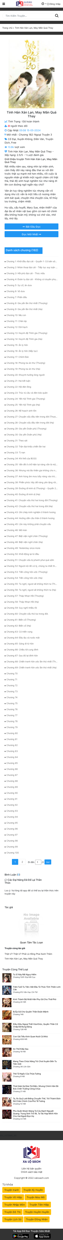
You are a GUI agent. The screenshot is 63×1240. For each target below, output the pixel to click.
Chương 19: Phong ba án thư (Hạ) (23, 369)
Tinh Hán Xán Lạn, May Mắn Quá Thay (24, 958)
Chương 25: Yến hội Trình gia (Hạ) (23, 404)
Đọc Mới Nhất (30, 234)
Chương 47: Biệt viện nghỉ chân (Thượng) (27, 536)
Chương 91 (11, 799)
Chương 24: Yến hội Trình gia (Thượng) (25, 398)
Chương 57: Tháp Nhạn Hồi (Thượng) (25, 596)
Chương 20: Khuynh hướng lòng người (25, 375)
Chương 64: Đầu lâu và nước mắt (23, 637)
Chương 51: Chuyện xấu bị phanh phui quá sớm (30, 560)
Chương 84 (12, 757)
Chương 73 (12, 691)
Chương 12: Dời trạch (17, 327)
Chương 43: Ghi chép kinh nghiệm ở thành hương (31, 512)
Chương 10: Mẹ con (16, 315)
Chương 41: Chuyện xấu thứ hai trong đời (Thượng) (32, 500)
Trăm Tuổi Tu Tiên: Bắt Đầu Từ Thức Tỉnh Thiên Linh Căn (37, 988)
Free (13, 142)
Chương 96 (12, 828)
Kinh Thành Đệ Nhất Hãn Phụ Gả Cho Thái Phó (34, 999)
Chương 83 (12, 751)
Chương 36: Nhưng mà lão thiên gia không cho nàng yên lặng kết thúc (32, 470)
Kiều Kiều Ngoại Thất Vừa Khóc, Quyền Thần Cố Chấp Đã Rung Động (35, 1025)
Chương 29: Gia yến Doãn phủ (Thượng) (26, 428)
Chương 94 (12, 816)
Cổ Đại (12, 139)
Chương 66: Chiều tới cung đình (22, 649)
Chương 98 (12, 840)
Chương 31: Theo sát (16, 440)
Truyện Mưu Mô (36, 1197)
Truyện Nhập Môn (14, 1204)
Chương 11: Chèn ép (16, 321)
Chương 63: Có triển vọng (19, 631)
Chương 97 (12, 834)
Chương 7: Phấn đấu (16, 297)
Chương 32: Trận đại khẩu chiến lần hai (25, 446)
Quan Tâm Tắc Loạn (31, 942)
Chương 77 (11, 715)
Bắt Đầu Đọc (33, 226)
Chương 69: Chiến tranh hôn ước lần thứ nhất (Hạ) (31, 667)
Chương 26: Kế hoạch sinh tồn (21, 410)
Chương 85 (12, 763)
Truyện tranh (11, 1189)
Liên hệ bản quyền (31, 1168)
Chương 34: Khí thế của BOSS (21, 458)
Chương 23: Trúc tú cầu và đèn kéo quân (27, 392)
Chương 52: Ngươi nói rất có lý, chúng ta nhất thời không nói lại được (32, 566)
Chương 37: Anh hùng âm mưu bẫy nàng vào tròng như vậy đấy (32, 476)
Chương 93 (12, 811)
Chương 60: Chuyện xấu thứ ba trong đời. (27, 613)
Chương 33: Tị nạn (15, 452)
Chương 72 (11, 685)
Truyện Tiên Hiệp (39, 1204)
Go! (48, 862)
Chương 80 (12, 733)
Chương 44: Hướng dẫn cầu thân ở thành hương (30, 518)
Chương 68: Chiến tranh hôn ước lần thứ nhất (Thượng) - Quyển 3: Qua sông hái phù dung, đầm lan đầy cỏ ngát (32, 661)
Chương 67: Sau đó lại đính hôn (22, 655)
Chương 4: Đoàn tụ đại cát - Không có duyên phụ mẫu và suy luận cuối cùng (32, 279)
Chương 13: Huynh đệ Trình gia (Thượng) (26, 333)
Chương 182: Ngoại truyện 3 (35, 134)
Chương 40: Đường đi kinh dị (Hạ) (23, 494)
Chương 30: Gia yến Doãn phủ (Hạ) (24, 434)
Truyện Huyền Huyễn (37, 1212)
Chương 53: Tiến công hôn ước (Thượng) (27, 572)
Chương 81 (11, 739)
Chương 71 (11, 679)
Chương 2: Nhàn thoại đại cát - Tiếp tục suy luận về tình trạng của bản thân (32, 267)
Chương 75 (12, 703)
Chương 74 (11, 697)
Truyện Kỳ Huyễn (33, 1189)
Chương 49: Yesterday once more (23, 548)
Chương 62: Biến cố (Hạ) (18, 625)
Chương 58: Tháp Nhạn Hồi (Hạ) (22, 601)
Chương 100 (12, 852)
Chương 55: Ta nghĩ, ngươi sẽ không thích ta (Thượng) (32, 584)
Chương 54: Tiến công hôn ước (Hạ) (24, 578)
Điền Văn (39, 139)
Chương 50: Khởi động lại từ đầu (22, 554)
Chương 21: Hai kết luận (18, 380)
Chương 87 (12, 775)
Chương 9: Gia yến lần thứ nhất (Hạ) (24, 309)
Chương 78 (12, 721)
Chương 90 (12, 793)
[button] (44, 4)
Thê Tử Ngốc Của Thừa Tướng (27, 1073)
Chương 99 (12, 846)
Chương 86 (12, 769)
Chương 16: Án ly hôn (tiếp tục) (22, 351)
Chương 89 (12, 787)
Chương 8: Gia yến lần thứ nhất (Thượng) (27, 303)
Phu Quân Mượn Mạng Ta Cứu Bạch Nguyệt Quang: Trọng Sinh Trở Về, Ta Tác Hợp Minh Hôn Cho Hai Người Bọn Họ (35, 1113)
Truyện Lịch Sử (12, 1219)
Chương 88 (12, 781)
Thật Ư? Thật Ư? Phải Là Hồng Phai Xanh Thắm (28, 954)
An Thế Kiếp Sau (20, 1049)
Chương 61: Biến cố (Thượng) (21, 619)
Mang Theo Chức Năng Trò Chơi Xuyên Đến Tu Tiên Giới (35, 1062)
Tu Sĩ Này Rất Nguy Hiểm (24, 974)
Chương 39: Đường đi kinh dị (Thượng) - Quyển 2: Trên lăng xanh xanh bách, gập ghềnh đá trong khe (32, 488)
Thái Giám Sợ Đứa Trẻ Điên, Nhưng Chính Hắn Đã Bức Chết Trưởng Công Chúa (35, 1087)
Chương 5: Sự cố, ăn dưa (19, 285)
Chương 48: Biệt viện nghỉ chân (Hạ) (24, 542)
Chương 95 (12, 822)
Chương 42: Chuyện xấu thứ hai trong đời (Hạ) (29, 506)
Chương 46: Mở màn (16, 530)
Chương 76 (12, 709)
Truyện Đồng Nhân (37, 1219)
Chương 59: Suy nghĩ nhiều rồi (21, 607)
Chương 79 (12, 727)
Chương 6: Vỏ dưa (15, 291)
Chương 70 (12, 673)
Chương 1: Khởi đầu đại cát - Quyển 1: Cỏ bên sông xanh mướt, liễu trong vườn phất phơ (32, 261)
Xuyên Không (24, 139)
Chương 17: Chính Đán (17, 357)
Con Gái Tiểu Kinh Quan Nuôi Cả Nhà (30, 1036)
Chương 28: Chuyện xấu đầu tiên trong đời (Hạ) (30, 422)
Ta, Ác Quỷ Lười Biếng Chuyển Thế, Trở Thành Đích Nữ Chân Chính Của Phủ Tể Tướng (37, 1099)
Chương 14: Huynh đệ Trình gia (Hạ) (24, 339)
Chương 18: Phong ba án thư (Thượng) (25, 363)
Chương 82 (12, 745)
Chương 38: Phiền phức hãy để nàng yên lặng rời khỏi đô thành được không (32, 482)
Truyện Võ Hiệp (13, 1197)
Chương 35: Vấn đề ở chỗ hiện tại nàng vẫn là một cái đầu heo (32, 464)
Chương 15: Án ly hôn (17, 345)
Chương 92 (12, 805)
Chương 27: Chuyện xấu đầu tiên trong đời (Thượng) (32, 416)
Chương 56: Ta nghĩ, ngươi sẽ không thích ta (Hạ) (31, 590)
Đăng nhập (55, 4)
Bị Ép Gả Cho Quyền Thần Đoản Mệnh (30, 1011)
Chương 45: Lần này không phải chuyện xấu (28, 524)
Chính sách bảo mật (31, 1171)
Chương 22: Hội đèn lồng (18, 386)
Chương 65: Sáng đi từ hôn (20, 643)
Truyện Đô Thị (12, 1212)
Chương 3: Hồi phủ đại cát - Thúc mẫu (25, 273)
